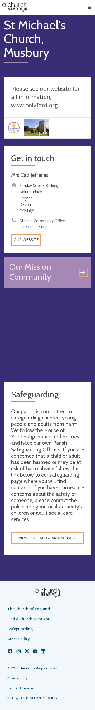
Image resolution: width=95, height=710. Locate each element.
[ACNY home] (15, 7)
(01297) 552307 (33, 226)
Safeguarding (20, 628)
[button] (89, 7)
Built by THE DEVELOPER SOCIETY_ (33, 698)
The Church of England (28, 608)
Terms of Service (20, 688)
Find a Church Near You (28, 618)
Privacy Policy (17, 678)
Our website (26, 239)
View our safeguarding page (47, 537)
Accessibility (18, 638)
